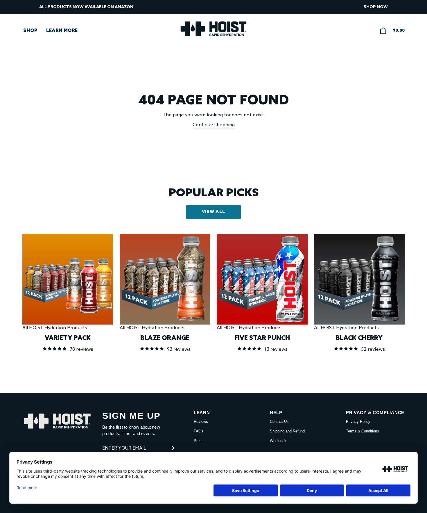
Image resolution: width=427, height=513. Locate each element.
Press (199, 441)
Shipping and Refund (287, 431)
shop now (376, 7)
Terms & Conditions (362, 431)
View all (213, 211)
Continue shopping (214, 125)
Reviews (201, 421)
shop (30, 30)
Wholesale (278, 441)
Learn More (62, 30)
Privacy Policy (358, 421)
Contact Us (279, 421)
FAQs (198, 431)
